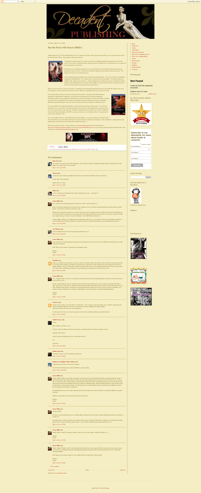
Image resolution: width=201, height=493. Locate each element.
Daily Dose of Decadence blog (59, 149)
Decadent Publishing (71, 149)
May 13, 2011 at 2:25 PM (59, 167)
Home (87, 470)
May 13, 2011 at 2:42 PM (59, 223)
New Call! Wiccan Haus (138, 52)
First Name (134, 152)
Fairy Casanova (80, 149)
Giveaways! (135, 69)
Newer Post (51, 470)
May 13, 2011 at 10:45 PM (59, 370)
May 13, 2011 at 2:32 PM (59, 185)
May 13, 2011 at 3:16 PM (59, 270)
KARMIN (55, 260)
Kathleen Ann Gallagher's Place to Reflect (64, 362)
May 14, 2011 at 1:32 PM (59, 424)
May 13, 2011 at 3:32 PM (59, 297)
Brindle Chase (56, 351)
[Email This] (59, 147)
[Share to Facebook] (65, 147)
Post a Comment (54, 466)
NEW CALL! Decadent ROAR (139, 56)
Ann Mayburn (56, 229)
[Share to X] (63, 147)
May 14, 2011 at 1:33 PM (59, 440)
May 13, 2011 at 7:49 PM (59, 356)
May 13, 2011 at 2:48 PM (59, 234)
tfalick (54, 190)
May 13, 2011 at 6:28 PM (59, 346)
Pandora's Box (95, 149)
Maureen (55, 173)
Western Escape (136, 60)
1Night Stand (135, 50)
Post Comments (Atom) (60, 473)
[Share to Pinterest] (67, 147)
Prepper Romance (136, 67)
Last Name (134, 158)
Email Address (140, 146)
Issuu (138, 94)
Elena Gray (56, 161)
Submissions (135, 46)
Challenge (134, 65)
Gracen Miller (87, 149)
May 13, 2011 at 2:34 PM (59, 195)
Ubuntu (134, 58)
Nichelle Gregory (57, 320)
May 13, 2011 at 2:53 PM (59, 255)
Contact (134, 48)
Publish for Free (152, 94)
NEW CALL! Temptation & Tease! (140, 54)
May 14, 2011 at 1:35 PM (59, 463)
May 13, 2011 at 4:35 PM (59, 314)
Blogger (107, 488)
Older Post (122, 470)
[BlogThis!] (61, 147)
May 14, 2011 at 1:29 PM (59, 403)
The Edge (134, 63)
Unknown (55, 302)
